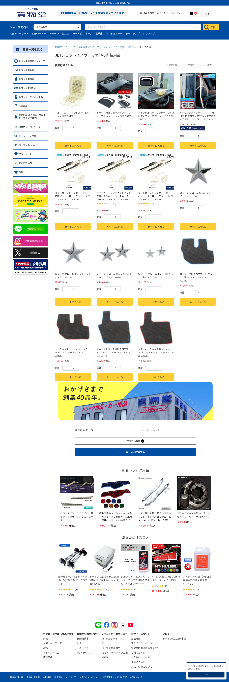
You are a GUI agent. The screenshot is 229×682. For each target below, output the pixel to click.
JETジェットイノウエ (113, 638)
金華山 (99, 33)
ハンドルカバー (114, 33)
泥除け (65, 33)
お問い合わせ (136, 677)
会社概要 (135, 638)
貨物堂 (104, 657)
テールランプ (133, 33)
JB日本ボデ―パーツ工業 (114, 652)
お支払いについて (140, 657)
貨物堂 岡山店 (16, 677)
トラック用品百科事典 (174, 638)
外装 (45, 638)
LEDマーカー (39, 33)
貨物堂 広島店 (33, 677)
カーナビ (77, 33)
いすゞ (80, 643)
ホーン (88, 33)
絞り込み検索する (135, 451)
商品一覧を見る (33, 49)
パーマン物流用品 (110, 648)
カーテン (54, 33)
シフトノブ (149, 33)
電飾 (45, 648)
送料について (138, 662)
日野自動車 (83, 638)
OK (206, 674)
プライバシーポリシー (143, 643)
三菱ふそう (83, 648)
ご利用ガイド (138, 652)
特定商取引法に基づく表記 (145, 648)
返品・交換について (141, 666)
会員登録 (58, 677)
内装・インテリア (52, 643)
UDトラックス (84, 652)
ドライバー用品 (51, 652)
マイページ (71, 677)
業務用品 (47, 657)
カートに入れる (73, 145)
